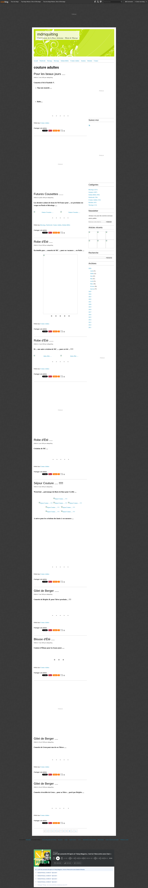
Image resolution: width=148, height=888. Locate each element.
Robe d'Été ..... (43, 340)
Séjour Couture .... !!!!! (48, 483)
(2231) (93, 189)
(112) (93, 205)
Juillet (91, 273)
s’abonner (58, 863)
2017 (90, 312)
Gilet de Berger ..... (46, 590)
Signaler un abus (72, 839)
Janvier (92, 289)
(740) (93, 197)
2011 (90, 327)
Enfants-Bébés (65, 61)
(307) (93, 202)
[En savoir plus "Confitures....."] (101, 244)
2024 (90, 294)
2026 (90, 268)
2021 (90, 302)
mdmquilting (47, 34)
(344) (95, 200)
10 (69, 831)
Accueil (36, 61)
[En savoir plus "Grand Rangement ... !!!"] (110, 235)
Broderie (89, 61)
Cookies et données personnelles (112, 839)
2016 (90, 314)
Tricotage (49, 61)
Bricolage (56, 61)
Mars (91, 284)
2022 (90, 299)
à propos (78, 863)
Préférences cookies (124, 839)
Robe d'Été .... (43, 241)
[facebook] (95, 2)
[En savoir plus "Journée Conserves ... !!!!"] (93, 244)
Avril (91, 281)
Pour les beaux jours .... (49, 73)
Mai (91, 278)
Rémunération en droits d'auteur (89, 839)
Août (91, 271)
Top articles (60, 839)
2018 (90, 309)
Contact (96, 61)
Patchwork (42, 61)
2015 (90, 317)
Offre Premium (101, 839)
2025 (90, 291)
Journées (83, 61)
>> (76, 831)
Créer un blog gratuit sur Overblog (49, 839)
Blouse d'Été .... (44, 639)
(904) (94, 195)
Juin (91, 276)
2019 (90, 307)
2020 (90, 304)
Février (92, 286)
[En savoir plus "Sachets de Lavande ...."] (101, 235)
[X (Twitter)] (98, 2)
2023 (90, 296)
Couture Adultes (74, 61)
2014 (90, 320)
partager (68, 863)
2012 (90, 325)
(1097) (93, 192)
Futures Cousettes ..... (48, 194)
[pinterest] (101, 2)
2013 (90, 322)
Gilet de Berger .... (46, 738)
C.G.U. (79, 839)
